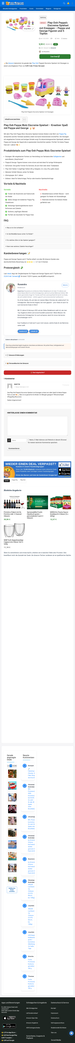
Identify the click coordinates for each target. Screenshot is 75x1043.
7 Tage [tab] (16, 765)
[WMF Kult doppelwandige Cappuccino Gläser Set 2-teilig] (14, 525)
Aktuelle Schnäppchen (10, 8)
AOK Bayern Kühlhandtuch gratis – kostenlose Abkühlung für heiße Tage (32, 941)
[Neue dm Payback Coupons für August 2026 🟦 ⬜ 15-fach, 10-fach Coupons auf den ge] (12, 797)
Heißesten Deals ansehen (12, 889)
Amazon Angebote (32, 1023)
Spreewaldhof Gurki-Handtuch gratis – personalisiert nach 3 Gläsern (35, 515)
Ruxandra (22, 284)
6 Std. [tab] (9, 765)
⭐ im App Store (8, 1032)
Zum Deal (53, 57)
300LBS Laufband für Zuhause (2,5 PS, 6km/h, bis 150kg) (31, 891)
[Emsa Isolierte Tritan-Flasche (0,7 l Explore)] (12, 879)
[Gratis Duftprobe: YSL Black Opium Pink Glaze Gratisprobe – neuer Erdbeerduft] (12, 809)
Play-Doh (35, 63)
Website (65, 285)
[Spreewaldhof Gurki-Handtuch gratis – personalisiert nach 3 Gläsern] (37, 497)
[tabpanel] (12, 826)
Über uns (54, 1032)
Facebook (22, 331)
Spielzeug (43, 17)
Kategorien (57, 8)
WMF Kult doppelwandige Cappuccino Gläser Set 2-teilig (14, 542)
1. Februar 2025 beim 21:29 (21, 387)
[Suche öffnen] (64, 3)
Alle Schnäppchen (32, 1008)
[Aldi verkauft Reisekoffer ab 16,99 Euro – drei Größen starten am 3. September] (12, 832)
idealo (9, 274)
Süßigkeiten (57, 156)
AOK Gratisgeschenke (33, 1028)
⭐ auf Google (7, 1040)
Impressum (54, 1013)
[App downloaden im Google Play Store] (9, 1026)
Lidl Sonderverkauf (32, 1013)
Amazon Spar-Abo (32, 1018)
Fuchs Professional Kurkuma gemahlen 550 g (32, 964)
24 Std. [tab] (11, 765)
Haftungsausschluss (57, 1023)
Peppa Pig (62, 134)
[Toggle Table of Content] (23, 119)
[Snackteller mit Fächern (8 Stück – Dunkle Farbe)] (12, 856)
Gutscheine (39, 8)
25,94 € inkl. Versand (11, 276)
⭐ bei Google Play (9, 1035)
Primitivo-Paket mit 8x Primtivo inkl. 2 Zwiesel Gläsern (12, 514)
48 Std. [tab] (13, 765)
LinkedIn (33, 331)
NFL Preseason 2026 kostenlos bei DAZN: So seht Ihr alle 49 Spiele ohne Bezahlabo (31, 799)
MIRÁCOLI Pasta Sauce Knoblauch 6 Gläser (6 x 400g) (59, 514)
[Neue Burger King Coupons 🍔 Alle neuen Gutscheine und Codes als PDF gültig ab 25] (12, 785)
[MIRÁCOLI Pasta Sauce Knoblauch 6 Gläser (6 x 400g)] (60, 497)
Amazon (53, 48)
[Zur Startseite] (34, 3)
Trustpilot (6, 1038)
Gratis (31, 8)
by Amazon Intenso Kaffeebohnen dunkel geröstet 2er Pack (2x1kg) (32, 845)
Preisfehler (23, 8)
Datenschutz (55, 1018)
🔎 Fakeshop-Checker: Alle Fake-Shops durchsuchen (32, 773)
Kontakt (53, 1008)
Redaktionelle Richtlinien (58, 1028)
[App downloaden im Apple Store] (9, 1018)
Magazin (48, 8)
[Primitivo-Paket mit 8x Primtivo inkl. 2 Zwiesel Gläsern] (14, 497)
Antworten (66, 385)
